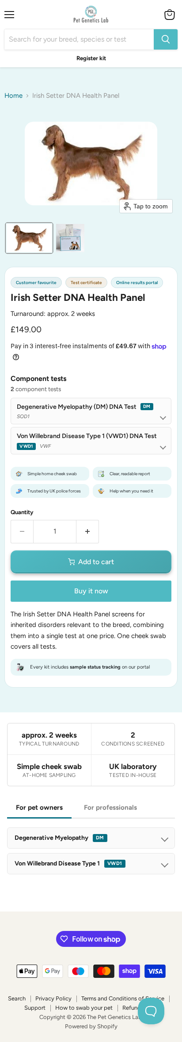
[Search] (166, 39)
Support (35, 1007)
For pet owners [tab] (39, 807)
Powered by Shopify (91, 1026)
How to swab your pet (84, 1007)
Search (17, 998)
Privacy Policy (53, 998)
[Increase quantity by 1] (87, 531)
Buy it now (91, 591)
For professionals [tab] (110, 807)
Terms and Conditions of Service (122, 998)
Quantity (22, 512)
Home (13, 96)
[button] (29, 238)
